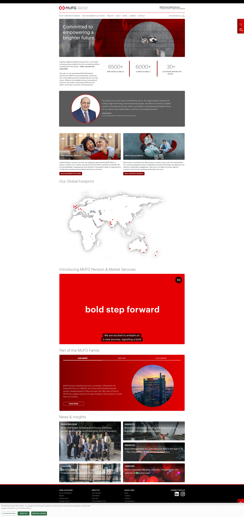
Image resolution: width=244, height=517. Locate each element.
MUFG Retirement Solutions (71, 173)
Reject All (23, 513)
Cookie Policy (64, 498)
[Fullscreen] (182, 342)
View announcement (71, 53)
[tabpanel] (122, 386)
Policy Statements (65, 493)
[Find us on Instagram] (183, 494)
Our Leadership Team (99, 501)
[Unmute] (172, 342)
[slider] (117, 342)
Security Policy (64, 501)
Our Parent (96, 496)
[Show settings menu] (177, 342)
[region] (122, 510)
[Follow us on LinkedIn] (177, 494)
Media (126, 493)
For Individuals (129, 501)
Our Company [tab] (161, 358)
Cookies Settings (9, 513)
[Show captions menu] (167, 342)
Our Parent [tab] (83, 358)
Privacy (61, 496)
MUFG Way (95, 498)
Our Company (96, 493)
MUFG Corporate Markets (134, 173)
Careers (127, 496)
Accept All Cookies (39, 513)
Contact (127, 498)
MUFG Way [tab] (122, 358)
